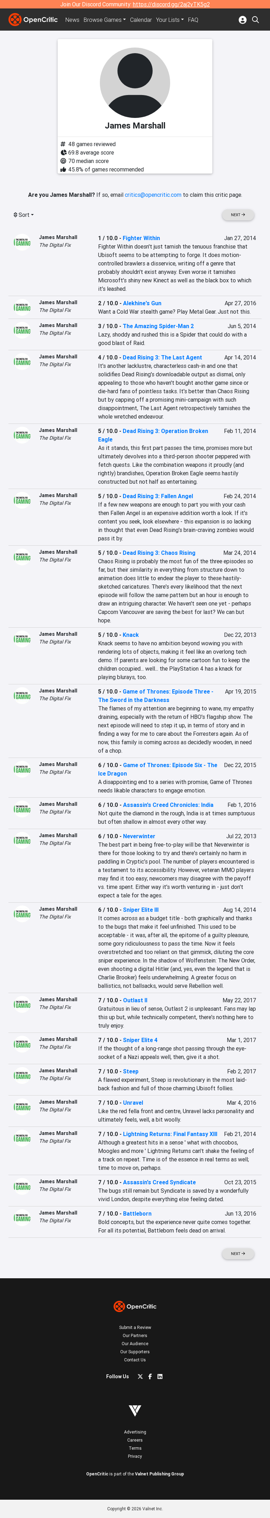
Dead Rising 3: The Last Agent (162, 357)
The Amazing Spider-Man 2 (158, 326)
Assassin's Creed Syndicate (159, 1182)
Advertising (135, 1432)
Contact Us (135, 1359)
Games (103, 19)
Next (236, 215)
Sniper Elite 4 (140, 1039)
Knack (131, 634)
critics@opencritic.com (153, 194)
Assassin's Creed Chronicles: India (168, 804)
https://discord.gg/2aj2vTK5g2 (171, 4)
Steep (131, 1071)
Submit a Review (135, 1327)
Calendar (141, 19)
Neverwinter (139, 836)
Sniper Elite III (141, 909)
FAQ (193, 19)
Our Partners (135, 1335)
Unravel (133, 1102)
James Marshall (58, 237)
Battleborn (137, 1213)
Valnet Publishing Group (159, 1473)
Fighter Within (141, 238)
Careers (135, 1440)
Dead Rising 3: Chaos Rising (159, 552)
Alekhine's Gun (142, 303)
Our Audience (135, 1343)
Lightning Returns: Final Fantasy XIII (170, 1133)
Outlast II (135, 1000)
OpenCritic (97, 1473)
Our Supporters (135, 1351)
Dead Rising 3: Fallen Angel (158, 496)
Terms (135, 1448)
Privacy (135, 1456)
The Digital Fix (55, 245)
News (72, 19)
